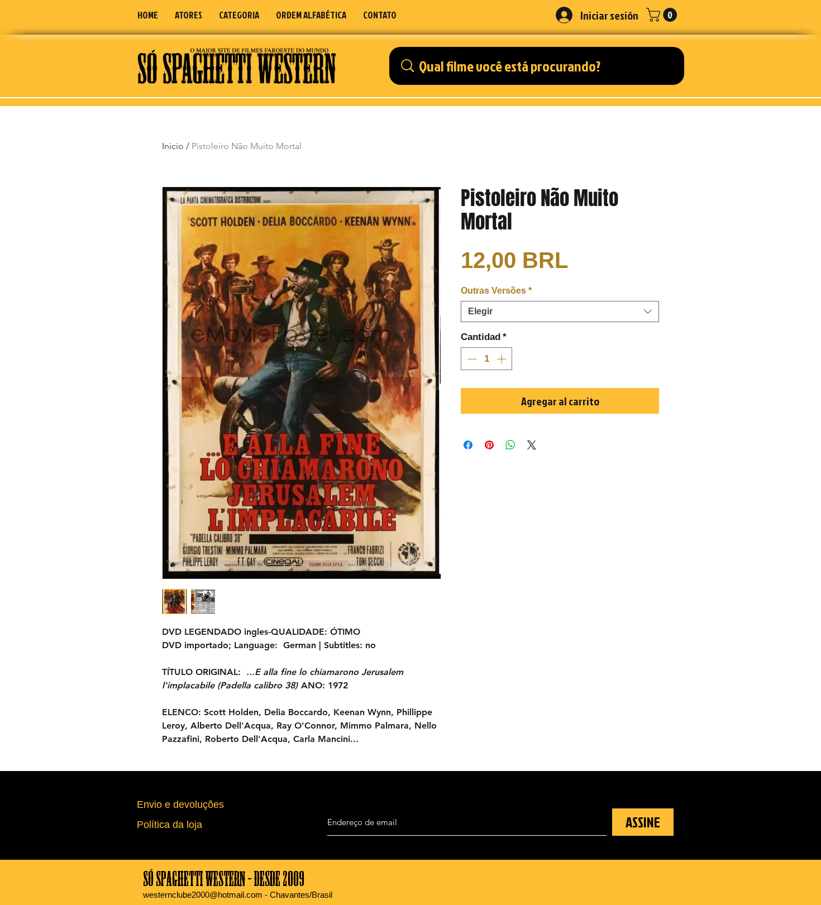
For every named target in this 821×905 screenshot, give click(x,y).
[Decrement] (470, 359)
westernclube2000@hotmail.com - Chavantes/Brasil (237, 894)
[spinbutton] (486, 359)
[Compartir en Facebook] (468, 445)
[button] (239, 15)
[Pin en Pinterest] (489, 445)
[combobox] (560, 311)
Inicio (173, 146)
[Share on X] (531, 445)
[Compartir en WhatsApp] (510, 445)
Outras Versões (496, 290)
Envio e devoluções (180, 804)
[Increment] (502, 359)
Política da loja (169, 824)
